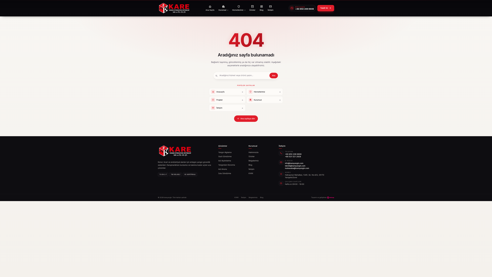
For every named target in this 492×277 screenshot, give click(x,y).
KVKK (251, 173)
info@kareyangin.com (294, 163)
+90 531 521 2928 (293, 156)
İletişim (251, 169)
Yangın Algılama (225, 152)
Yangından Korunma (226, 165)
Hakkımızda (253, 152)
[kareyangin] (174, 8)
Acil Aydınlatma (224, 161)
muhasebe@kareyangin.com (297, 168)
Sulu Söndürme (224, 173)
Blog (250, 165)
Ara (273, 75)
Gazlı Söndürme (225, 156)
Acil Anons (222, 169)
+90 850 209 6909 (293, 154)
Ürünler (252, 156)
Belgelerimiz (254, 161)
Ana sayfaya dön (246, 118)
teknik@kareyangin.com (295, 166)
